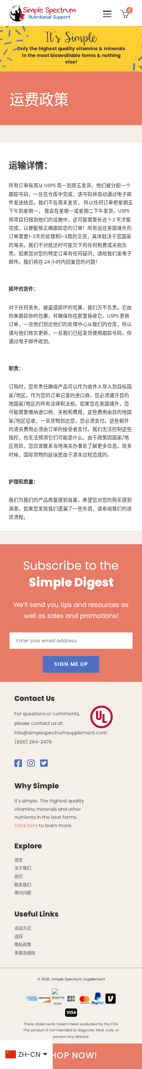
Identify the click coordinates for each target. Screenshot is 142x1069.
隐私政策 (22, 945)
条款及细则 (24, 953)
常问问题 (22, 893)
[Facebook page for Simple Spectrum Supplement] (20, 764)
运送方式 (22, 928)
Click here (26, 825)
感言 (18, 860)
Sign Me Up (71, 664)
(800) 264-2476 (33, 742)
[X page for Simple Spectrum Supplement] (46, 764)
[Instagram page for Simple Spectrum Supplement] (33, 764)
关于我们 (22, 868)
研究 (18, 877)
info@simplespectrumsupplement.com (60, 732)
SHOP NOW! (70, 1055)
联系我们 (22, 885)
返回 (18, 937)
